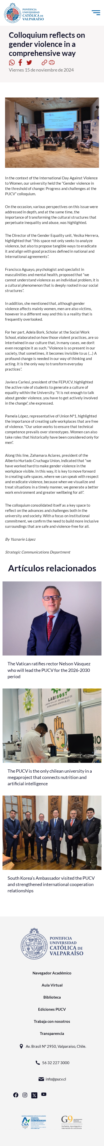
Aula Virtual (52, 985)
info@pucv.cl (56, 1079)
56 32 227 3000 (55, 1062)
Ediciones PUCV (52, 1009)
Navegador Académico (52, 973)
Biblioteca (52, 997)
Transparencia (52, 1033)
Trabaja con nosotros (52, 1021)
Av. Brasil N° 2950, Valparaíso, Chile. (56, 1046)
